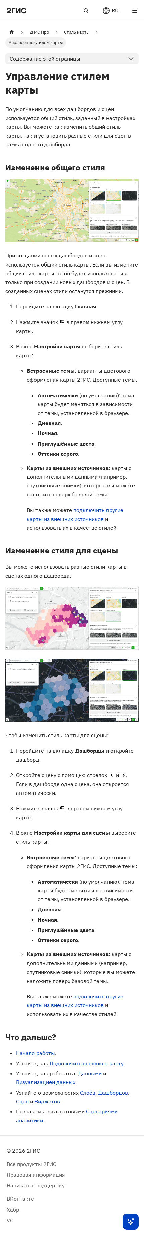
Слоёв (87, 1092)
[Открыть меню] (134, 10)
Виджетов (47, 1101)
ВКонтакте (20, 1198)
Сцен (22, 1101)
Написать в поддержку (36, 1185)
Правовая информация (36, 1174)
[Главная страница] (11, 32)
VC (10, 1220)
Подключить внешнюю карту (86, 1063)
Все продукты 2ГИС (31, 1164)
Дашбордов (113, 1092)
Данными (90, 1073)
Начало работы (35, 1053)
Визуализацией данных (45, 1082)
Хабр (13, 1209)
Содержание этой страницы (45, 58)
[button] (110, 10)
